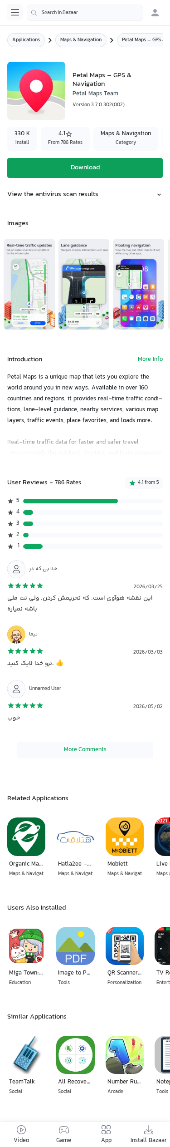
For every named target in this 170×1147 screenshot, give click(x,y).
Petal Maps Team (95, 94)
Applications (26, 40)
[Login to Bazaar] (155, 13)
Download (85, 167)
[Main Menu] (15, 12)
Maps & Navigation (81, 40)
